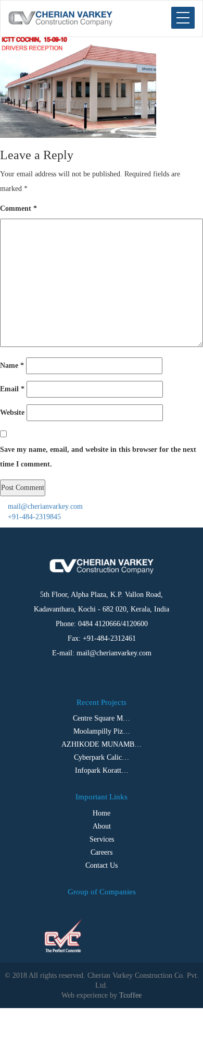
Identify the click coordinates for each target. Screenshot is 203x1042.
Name (12, 365)
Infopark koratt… (102, 770)
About (102, 826)
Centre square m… (101, 718)
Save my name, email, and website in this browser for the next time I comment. (98, 457)
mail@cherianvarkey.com (44, 506)
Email (12, 389)
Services (102, 839)
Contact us (101, 865)
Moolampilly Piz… (101, 731)
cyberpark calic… (101, 757)
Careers (101, 852)
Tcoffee (130, 995)
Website (12, 412)
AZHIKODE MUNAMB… (101, 744)
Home (101, 813)
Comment (18, 208)
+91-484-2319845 (33, 517)
